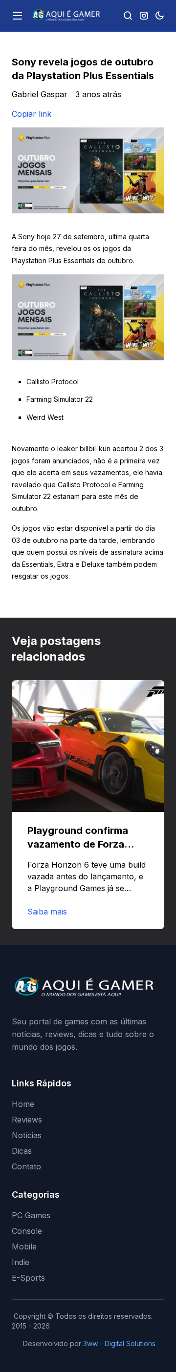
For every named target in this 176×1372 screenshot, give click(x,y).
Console (27, 1231)
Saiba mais (47, 911)
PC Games (31, 1215)
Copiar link (31, 114)
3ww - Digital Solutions (119, 1343)
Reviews (27, 1119)
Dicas (22, 1151)
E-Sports (28, 1278)
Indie (20, 1262)
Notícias (27, 1135)
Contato (26, 1166)
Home (23, 1104)
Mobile (24, 1246)
